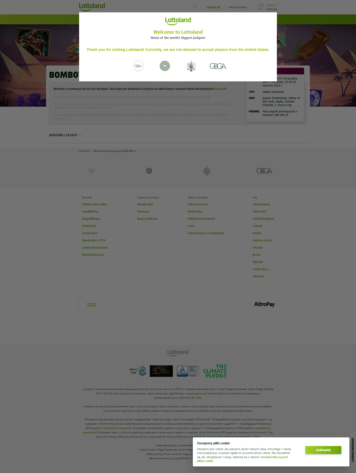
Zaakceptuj (323, 450)
